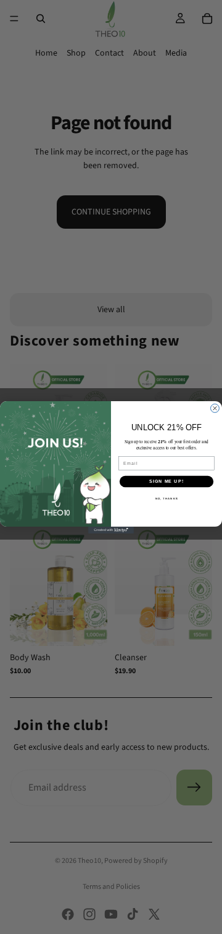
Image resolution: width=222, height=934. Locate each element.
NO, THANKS (166, 498)
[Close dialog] (215, 408)
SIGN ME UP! (166, 480)
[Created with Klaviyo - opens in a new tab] (111, 530)
